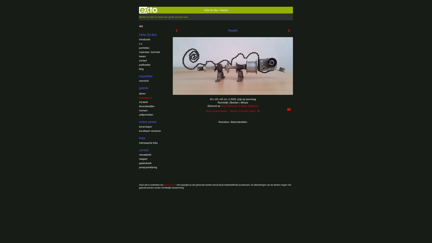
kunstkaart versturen (150, 130)
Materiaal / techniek (149, 52)
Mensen (143, 110)
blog (141, 69)
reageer (143, 158)
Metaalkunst (145, 97)
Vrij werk (143, 102)
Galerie (143, 88)
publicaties (144, 64)
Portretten (144, 47)
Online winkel (147, 122)
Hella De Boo (211, 10)
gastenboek (145, 163)
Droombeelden (147, 106)
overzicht (144, 80)
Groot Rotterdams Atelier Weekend (239, 105)
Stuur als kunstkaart (230, 111)
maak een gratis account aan (172, 17)
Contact (143, 60)
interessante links (148, 142)
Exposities (146, 76)
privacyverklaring (148, 167)
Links (142, 138)
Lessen (142, 56)
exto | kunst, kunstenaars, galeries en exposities (148, 10)
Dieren (142, 93)
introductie (144, 39)
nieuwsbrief (145, 154)
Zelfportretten (146, 114)
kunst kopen (145, 126)
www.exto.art (170, 184)
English (141, 26)
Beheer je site (146, 17)
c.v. (141, 43)
